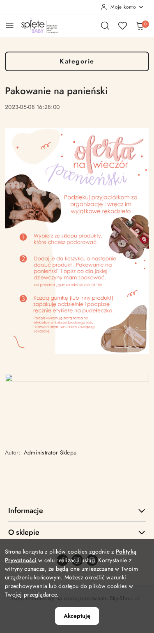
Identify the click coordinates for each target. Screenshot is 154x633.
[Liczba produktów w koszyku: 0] (139, 25)
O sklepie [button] (23, 532)
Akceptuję (77, 616)
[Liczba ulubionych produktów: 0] (122, 25)
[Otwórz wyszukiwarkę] (105, 25)
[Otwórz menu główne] (9, 25)
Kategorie (77, 61)
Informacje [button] (25, 510)
